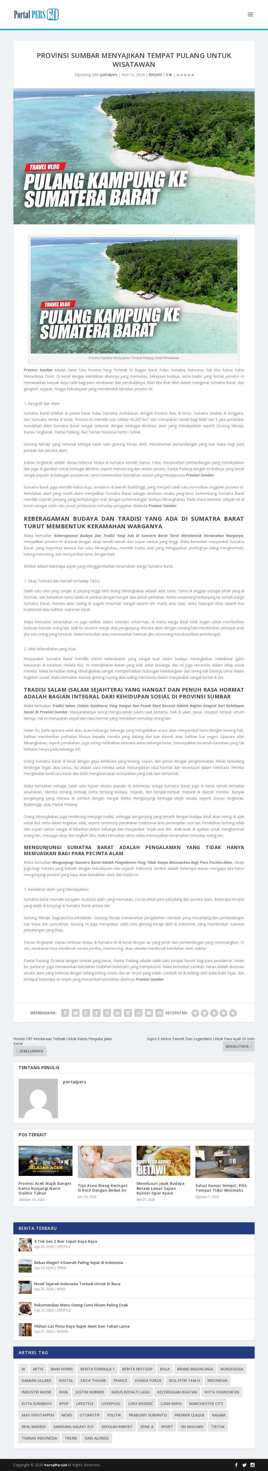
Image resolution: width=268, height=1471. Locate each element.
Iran (63, 1391)
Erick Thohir (93, 1380)
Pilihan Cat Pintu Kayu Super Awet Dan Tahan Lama (82, 1326)
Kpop (64, 1403)
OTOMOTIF (90, 1415)
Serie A (146, 1426)
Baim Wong (62, 1368)
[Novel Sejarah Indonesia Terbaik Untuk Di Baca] (25, 1287)
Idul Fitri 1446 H (184, 1380)
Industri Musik (37, 1391)
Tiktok (218, 1426)
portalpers (109, 74)
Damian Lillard (36, 1380)
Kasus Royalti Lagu (130, 1391)
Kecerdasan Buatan (177, 1391)
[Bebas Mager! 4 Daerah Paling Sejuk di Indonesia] (25, 1266)
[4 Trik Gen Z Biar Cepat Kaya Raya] (25, 1244)
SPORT (167, 1426)
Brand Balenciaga (195, 1368)
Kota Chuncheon (222, 1391)
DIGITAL (66, 1380)
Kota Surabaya (37, 1403)
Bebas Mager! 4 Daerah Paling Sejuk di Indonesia (78, 1262)
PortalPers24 (55, 1465)
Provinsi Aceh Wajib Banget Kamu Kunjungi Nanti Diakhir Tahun (45, 1188)
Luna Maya (171, 1403)
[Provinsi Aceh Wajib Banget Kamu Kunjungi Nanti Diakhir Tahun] (45, 1161)
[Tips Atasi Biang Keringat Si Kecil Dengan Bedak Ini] (104, 1162)
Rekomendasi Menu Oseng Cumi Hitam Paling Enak (81, 1304)
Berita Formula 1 (97, 1368)
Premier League (190, 1415)
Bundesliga (232, 1368)
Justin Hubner (89, 1391)
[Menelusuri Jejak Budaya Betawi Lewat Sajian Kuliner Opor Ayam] (163, 1161)
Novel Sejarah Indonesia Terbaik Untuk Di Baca (77, 1283)
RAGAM (155, 74)
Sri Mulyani (192, 1426)
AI (23, 1368)
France (120, 1380)
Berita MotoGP (137, 1368)
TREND (62, 1268)
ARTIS (38, 1368)
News (67, 1415)
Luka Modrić (140, 1403)
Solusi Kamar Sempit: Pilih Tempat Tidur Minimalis (221, 1188)
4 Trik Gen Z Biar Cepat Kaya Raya (65, 1241)
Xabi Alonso (97, 1438)
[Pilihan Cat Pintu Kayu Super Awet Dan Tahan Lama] (25, 1329)
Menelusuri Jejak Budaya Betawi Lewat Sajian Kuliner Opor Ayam (161, 1188)
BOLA (165, 1368)
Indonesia (217, 1380)
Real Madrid (34, 1426)
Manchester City (206, 1403)
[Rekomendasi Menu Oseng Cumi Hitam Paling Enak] (25, 1308)
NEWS (61, 1289)
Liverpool (111, 1403)
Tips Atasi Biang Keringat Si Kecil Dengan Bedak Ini (103, 1188)
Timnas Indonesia (39, 1438)
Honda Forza (148, 1380)
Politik (114, 1415)
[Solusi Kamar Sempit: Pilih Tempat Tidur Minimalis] (222, 1162)
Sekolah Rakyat (117, 1426)
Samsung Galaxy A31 (73, 1426)
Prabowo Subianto (148, 1415)
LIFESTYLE (64, 1246)
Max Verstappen (38, 1415)
